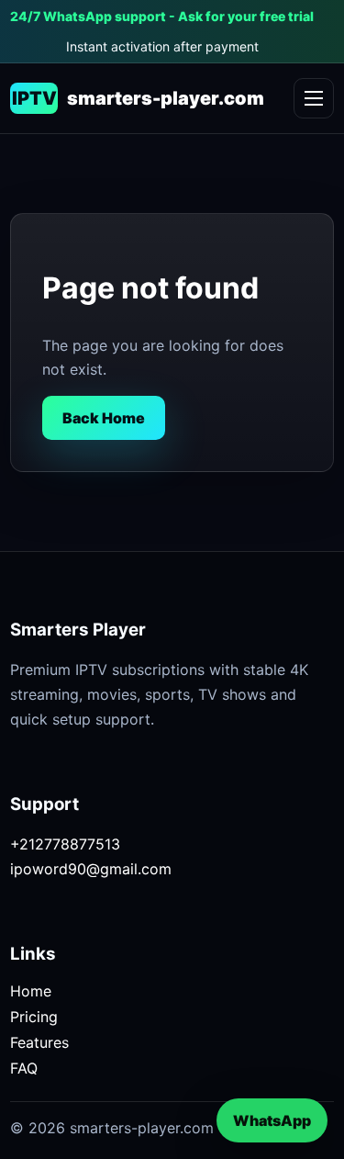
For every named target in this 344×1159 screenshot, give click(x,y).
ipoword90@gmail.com (91, 869)
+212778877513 (65, 844)
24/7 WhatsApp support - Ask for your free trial (162, 16)
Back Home (103, 418)
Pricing (34, 1016)
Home (30, 991)
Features (39, 1042)
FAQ (24, 1068)
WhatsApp (272, 1120)
